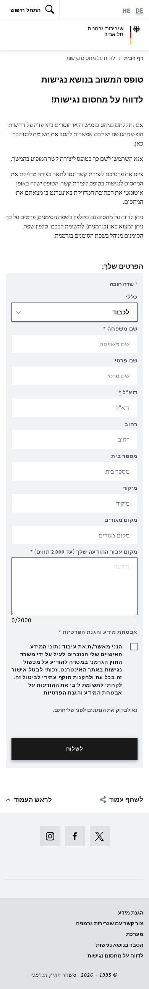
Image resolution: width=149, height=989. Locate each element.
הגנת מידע (130, 913)
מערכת (134, 934)
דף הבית (133, 58)
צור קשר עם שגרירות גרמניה (109, 923)
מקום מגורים (121, 520)
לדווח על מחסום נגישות (115, 956)
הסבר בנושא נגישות (119, 945)
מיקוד (130, 488)
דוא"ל (128, 392)
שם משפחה (120, 329)
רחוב (131, 424)
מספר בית (124, 456)
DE (139, 10)
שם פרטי (126, 360)
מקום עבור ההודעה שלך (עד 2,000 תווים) (84, 552)
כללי (132, 297)
